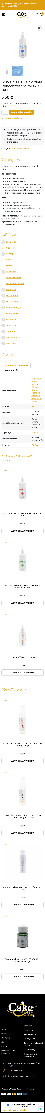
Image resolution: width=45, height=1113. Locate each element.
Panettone (11, 271)
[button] (39, 28)
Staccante (11, 325)
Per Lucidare (12, 295)
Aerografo (11, 289)
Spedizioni (28, 1026)
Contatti (5, 1046)
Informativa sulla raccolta (15, 1110)
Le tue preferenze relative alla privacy (25, 1105)
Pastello (35, 445)
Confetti (10, 253)
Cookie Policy (29, 1050)
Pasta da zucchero (15, 283)
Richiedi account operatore (8, 1052)
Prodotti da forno (14, 313)
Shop (3, 1029)
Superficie (10, 331)
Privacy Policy (29, 1039)
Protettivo (11, 319)
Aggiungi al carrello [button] (22, 531)
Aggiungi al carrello (21, 112)
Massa (9, 265)
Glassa (9, 259)
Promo (4, 1033)
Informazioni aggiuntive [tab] (16, 365)
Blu (32, 406)
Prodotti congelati (14, 307)
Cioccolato (11, 248)
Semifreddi (11, 242)
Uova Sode (11, 343)
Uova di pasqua (13, 337)
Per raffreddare (13, 301)
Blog (3, 1042)
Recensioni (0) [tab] (12, 370)
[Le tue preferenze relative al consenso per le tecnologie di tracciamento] (41, 1109)
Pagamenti (28, 1030)
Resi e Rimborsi (30, 1034)
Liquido (34, 432)
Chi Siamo (5, 1038)
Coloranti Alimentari (23, 148)
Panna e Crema (13, 277)
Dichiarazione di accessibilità (30, 1055)
